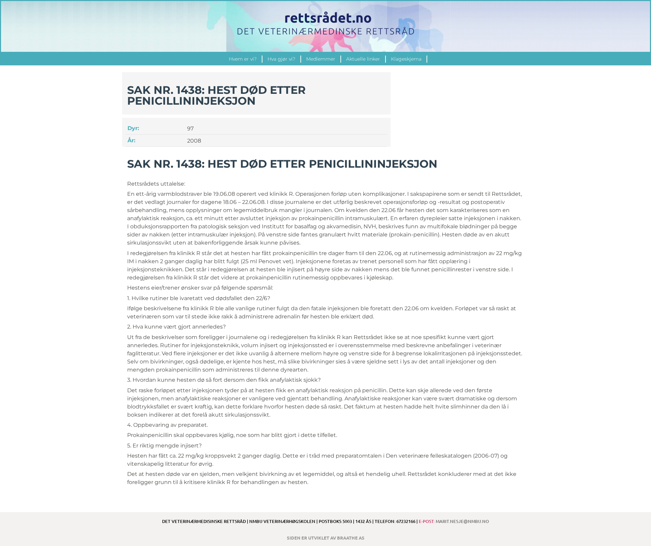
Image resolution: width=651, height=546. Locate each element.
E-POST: (454, 521)
